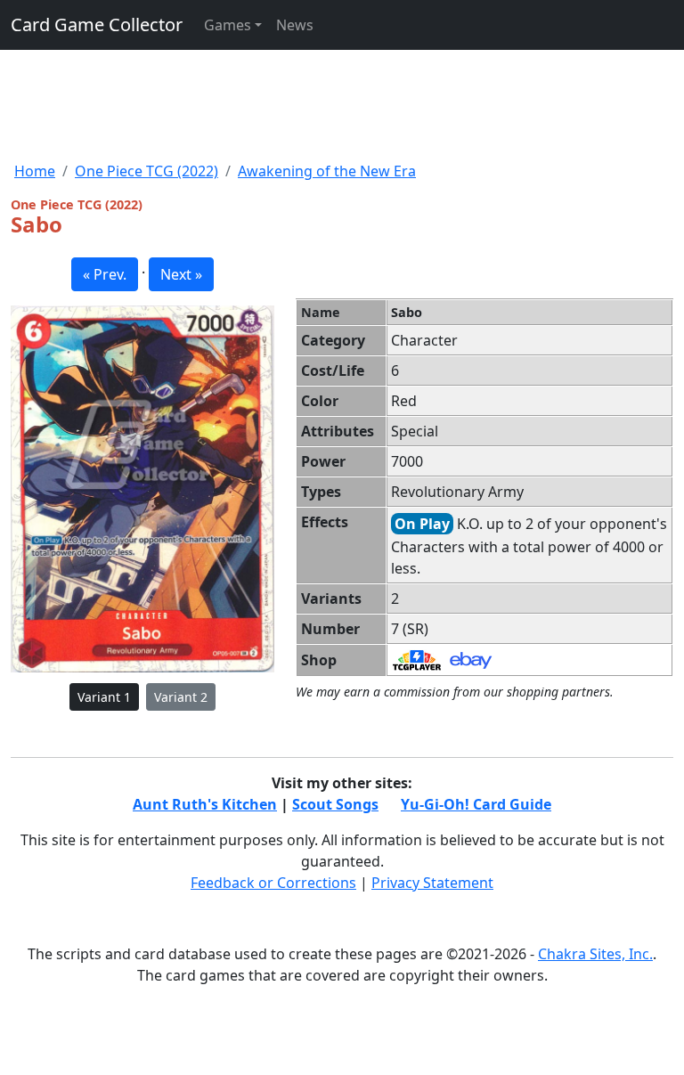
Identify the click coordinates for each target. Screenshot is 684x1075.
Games (227, 25)
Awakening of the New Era (327, 171)
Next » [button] (181, 274)
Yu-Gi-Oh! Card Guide (476, 804)
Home (34, 171)
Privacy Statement (432, 882)
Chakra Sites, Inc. (595, 954)
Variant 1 (104, 696)
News (295, 25)
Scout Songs (335, 804)
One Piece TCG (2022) (146, 171)
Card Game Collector (97, 24)
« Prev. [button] (104, 274)
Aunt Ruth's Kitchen (205, 804)
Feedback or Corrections (273, 882)
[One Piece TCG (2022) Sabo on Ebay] (470, 659)
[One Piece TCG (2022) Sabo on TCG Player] (417, 659)
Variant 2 (181, 696)
